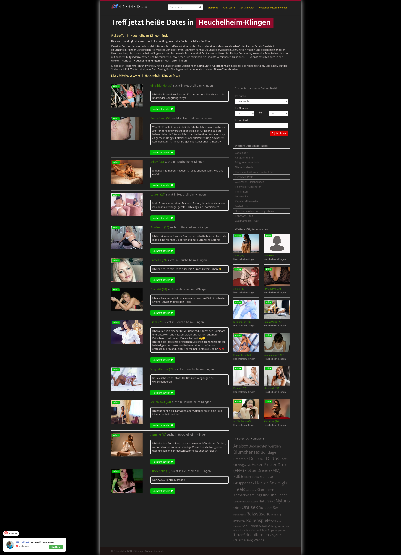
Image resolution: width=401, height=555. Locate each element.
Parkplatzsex (239, 514)
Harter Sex (266, 483)
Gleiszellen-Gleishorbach (249, 182)
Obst (237, 507)
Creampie (240, 459)
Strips (271, 530)
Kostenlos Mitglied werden (273, 8)
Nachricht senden (161, 108)
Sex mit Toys (260, 530)
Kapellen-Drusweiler (247, 201)
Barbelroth (241, 206)
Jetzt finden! (280, 133)
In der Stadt (242, 120)
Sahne (279, 521)
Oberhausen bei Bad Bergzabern (254, 211)
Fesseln (247, 465)
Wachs (259, 540)
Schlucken (250, 526)
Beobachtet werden (265, 446)
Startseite (213, 8)
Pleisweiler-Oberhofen (248, 186)
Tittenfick (241, 534)
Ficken (257, 464)
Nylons (283, 501)
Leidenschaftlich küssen (245, 501)
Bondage (268, 452)
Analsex (240, 446)
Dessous (257, 458)
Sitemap (138, 551)
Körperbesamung (246, 495)
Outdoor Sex (268, 507)
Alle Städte (229, 8)
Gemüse (266, 476)
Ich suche (240, 96)
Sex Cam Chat (247, 8)
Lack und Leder (274, 494)
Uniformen (259, 534)
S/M (273, 521)
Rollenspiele (258, 520)
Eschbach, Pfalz (244, 177)
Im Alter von (242, 108)
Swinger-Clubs (280, 530)
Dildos (272, 458)
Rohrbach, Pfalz (244, 216)
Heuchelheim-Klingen (198, 86)
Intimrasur (251, 490)
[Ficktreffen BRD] (129, 8)
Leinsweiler (241, 196)
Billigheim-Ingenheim (247, 162)
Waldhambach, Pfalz (247, 221)
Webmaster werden (155, 551)
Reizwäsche (258, 514)
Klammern (265, 489)
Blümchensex (246, 452)
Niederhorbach (244, 167)
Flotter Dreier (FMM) (262, 470)
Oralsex (250, 507)
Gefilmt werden (251, 476)
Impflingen (241, 191)
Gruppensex (243, 482)
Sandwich (237, 527)
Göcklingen (241, 152)
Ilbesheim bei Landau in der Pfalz (254, 172)
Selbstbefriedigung (270, 526)
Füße (238, 476)
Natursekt (266, 501)
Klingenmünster (244, 157)
